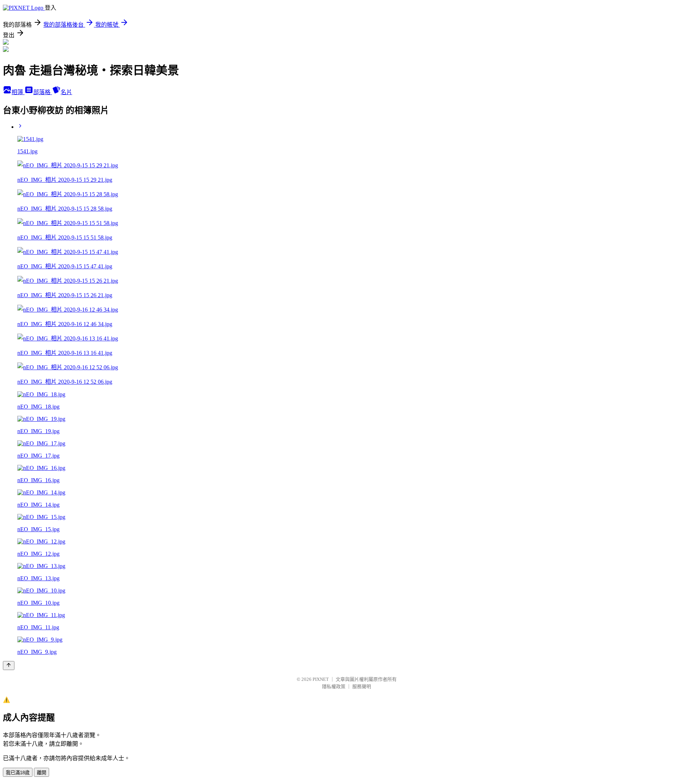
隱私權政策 (333, 686)
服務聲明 (361, 686)
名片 (66, 92)
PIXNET (321, 679)
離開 (41, 772)
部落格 (42, 92)
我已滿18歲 (18, 772)
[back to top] (8, 665)
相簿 (18, 92)
